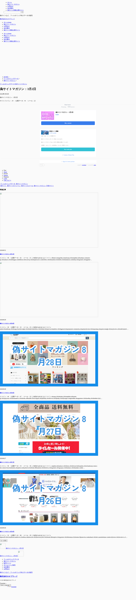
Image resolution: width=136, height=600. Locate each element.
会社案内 (7, 28)
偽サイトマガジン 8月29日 (7, 323)
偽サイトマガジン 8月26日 (7, 531)
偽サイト (3, 186)
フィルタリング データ (11, 559)
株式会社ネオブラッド (7, 19)
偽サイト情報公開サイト (12, 30)
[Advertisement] (55, 60)
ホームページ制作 (10, 565)
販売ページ (7, 563)
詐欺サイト (50, 186)
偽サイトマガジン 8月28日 (7, 392)
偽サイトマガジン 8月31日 (7, 254)
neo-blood (84, 165)
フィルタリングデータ (7, 184)
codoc (95, 165)
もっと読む (4, 540)
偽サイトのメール (27, 186)
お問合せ (7, 26)
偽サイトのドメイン (13, 186)
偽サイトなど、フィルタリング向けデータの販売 (16, 572)
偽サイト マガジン (10, 24)
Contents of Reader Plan (68, 155)
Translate (13, 587)
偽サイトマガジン (22, 184)
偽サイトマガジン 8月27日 (7, 462)
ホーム (7, 22)
